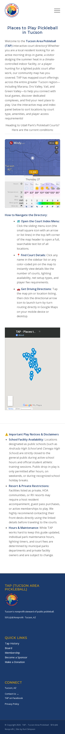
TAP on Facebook (14, 698)
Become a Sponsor (16, 657)
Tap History (12, 643)
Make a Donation (15, 662)
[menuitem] (55, 10)
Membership (12, 652)
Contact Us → (12, 693)
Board (8, 648)
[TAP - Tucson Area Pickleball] (27, 10)
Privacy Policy (12, 703)
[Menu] (55, 10)
